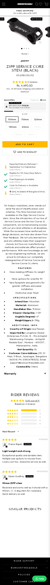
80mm (18, 134)
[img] (9, 439)
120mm (38, 119)
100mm (12, 119)
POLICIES (24, 574)
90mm (31, 134)
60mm (25, 126)
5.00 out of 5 (32, 400)
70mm (37, 126)
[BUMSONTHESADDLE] (25, 4)
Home (24, 53)
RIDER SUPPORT (24, 561)
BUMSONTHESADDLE (24, 568)
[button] (20, 81)
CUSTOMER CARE (24, 581)
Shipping (26, 88)
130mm (13, 126)
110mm (25, 119)
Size (25, 114)
